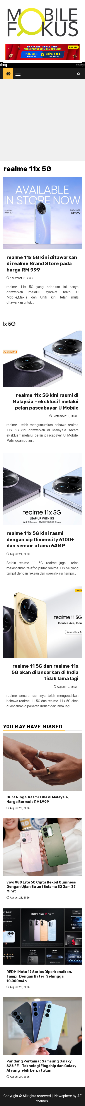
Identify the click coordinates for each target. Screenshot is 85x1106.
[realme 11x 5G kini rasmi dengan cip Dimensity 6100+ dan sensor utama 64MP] (42, 489)
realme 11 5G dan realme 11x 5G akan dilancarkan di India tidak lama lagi (45, 672)
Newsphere (63, 1096)
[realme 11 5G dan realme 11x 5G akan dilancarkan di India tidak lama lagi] (42, 622)
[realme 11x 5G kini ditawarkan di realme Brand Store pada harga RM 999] (42, 213)
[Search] (78, 74)
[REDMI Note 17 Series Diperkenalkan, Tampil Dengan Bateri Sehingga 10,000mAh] (42, 936)
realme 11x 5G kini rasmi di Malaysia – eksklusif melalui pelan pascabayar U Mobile (45, 401)
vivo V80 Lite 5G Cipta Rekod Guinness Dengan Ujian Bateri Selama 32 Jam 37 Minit (41, 887)
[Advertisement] (42, 121)
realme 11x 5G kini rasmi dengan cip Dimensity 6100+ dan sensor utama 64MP (40, 539)
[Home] (8, 74)
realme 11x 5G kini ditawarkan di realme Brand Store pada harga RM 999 (42, 264)
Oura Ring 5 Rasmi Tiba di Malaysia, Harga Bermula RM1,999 (38, 799)
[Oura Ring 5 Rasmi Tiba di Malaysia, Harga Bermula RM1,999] (42, 762)
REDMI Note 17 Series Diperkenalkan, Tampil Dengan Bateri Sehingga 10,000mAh (39, 976)
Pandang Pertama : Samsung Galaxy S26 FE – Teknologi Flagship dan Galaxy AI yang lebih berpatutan (41, 1065)
